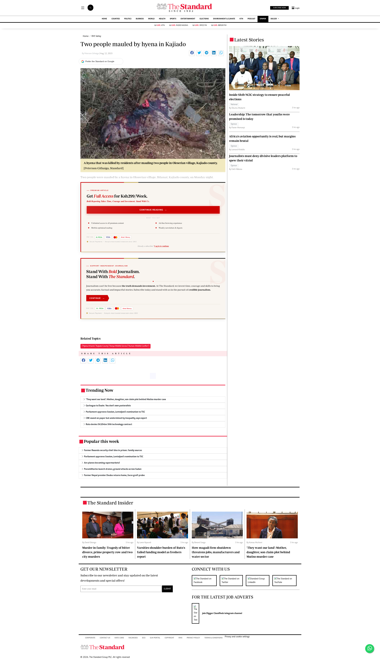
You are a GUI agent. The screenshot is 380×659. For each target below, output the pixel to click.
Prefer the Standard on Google (99, 61)
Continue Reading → (153, 210)
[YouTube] (286, 580)
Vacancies (133, 638)
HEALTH (162, 19)
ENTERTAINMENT (188, 19)
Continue (97, 298)
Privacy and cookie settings (237, 637)
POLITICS (127, 19)
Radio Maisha (180, 25)
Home (85, 36)
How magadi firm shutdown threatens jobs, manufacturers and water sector (216, 552)
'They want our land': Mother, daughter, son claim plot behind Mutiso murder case (268, 552)
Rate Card (119, 638)
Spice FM (201, 25)
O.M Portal (155, 638)
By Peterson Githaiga (90, 54)
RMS (180, 638)
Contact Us (105, 638)
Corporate (90, 638)
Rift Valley (96, 36)
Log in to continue (161, 246)
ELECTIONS (204, 19)
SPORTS (173, 19)
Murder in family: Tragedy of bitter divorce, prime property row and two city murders (107, 552)
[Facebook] (206, 580)
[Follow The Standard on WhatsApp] (369, 648)
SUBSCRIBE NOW (279, 8)
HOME (104, 19)
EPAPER (263, 19)
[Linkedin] (259, 580)
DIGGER (274, 19)
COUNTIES (115, 19)
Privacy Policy (193, 638)
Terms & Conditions (213, 638)
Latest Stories (249, 39)
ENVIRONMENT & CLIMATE (224, 19)
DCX (143, 638)
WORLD (151, 19)
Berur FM (220, 25)
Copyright (169, 638)
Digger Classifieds (215, 613)
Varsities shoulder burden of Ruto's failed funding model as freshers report (161, 552)
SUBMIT (167, 589)
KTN (241, 19)
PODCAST (251, 19)
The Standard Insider (110, 502)
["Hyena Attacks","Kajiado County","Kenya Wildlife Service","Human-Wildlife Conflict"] (115, 346)
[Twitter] (233, 580)
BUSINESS (140, 19)
